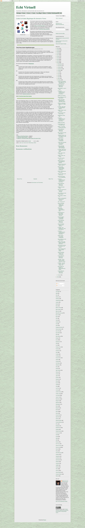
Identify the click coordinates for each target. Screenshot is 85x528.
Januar (59, 274)
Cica (56, 323)
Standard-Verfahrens (26, 93)
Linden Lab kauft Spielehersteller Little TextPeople (61, 146)
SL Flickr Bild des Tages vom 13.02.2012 (61, 184)
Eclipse (57, 338)
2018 (58, 53)
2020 (58, 49)
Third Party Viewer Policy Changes (25, 96)
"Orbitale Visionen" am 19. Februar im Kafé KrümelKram (62, 136)
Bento (57, 305)
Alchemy (57, 296)
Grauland (57, 361)
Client (57, 325)
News (57, 411)
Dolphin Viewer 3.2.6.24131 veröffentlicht (60, 236)
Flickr (57, 352)
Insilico (57, 373)
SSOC (57, 438)
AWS (57, 293)
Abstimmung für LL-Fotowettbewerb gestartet (61, 161)
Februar (59, 79)
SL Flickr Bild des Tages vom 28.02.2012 (61, 85)
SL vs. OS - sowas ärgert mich (61, 158)
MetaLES (57, 407)
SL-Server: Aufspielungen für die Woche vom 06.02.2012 (61, 232)
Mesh (57, 406)
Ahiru (57, 295)
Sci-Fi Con (58, 443)
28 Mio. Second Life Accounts (61, 153)
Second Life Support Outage (61, 43)
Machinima (58, 398)
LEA (56, 386)
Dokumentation (58, 329)
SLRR (57, 434)
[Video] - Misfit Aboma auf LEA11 (62, 172)
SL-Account (58, 432)
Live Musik (58, 395)
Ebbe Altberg (58, 336)
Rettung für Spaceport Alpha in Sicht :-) (62, 165)
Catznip (57, 321)
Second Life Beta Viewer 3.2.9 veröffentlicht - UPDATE (61, 205)
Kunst (57, 382)
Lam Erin (57, 388)
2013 (58, 61)
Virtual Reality (58, 472)
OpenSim (57, 416)
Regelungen (31, 63)
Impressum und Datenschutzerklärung (60, 24)
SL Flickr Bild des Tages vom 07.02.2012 (61, 221)
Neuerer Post (19, 178)
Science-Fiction (58, 445)
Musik (57, 409)
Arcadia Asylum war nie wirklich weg (61, 124)
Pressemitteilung (59, 422)
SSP (56, 440)
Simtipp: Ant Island (61, 122)
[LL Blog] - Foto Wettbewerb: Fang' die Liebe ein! (62, 228)
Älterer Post (51, 178)
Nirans (57, 413)
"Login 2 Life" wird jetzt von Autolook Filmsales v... (62, 143)
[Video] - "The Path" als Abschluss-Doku (62, 127)
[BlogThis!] (35, 141)
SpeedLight (58, 459)
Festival (57, 348)
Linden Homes (58, 391)
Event (57, 339)
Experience (58, 341)
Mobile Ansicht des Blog (60, 33)
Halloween (58, 364)
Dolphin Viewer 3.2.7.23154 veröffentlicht (60, 139)
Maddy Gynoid (65, 481)
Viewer (35, 142)
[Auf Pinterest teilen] (38, 141)
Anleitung (57, 298)
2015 (58, 57)
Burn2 (57, 316)
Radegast (57, 425)
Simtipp (57, 454)
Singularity (58, 456)
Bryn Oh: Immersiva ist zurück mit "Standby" (62, 190)
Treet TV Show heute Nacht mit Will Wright (62, 249)
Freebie (57, 354)
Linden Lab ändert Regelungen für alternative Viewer (61, 100)
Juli (59, 71)
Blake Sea (58, 311)
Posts (58, 283)
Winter (57, 475)
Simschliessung (58, 452)
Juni (59, 73)
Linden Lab (21, 142)
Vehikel (57, 466)
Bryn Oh (57, 314)
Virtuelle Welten (59, 474)
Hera (57, 366)
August (59, 70)
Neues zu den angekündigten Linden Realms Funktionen (61, 168)
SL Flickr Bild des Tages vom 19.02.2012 (61, 130)
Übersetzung (30, 142)
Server (57, 449)
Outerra (57, 418)
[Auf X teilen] (36, 141)
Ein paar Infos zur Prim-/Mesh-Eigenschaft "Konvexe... (61, 214)
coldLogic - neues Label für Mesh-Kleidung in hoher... (62, 260)
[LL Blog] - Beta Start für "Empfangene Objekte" (61, 107)
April (59, 76)
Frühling (57, 355)
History (57, 372)
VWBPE (57, 465)
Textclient (57, 463)
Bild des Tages (58, 307)
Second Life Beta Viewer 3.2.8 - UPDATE (61, 225)
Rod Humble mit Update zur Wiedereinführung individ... (61, 268)
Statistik (57, 461)
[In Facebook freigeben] (37, 141)
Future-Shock (58, 357)
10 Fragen (58, 291)
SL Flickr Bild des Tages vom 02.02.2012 (61, 256)
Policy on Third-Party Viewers (39, 25)
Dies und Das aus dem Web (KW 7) (62, 133)
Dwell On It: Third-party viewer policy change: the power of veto (29, 138)
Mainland (57, 402)
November (60, 65)
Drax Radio (58, 332)
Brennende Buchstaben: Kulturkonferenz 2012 (61, 209)
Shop (57, 450)
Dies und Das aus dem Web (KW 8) (62, 97)
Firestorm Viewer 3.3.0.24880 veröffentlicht (61, 217)
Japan (57, 375)
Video (57, 468)
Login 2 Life (58, 397)
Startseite (35, 178)
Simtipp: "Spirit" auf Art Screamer (62, 111)
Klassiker (57, 379)
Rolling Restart (58, 431)
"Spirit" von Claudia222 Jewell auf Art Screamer (62, 199)
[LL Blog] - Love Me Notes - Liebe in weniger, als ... (61, 263)
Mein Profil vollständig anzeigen (61, 501)
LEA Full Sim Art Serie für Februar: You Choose (62, 246)
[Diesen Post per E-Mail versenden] (34, 141)
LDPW (57, 384)
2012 (58, 62)
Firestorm (57, 350)
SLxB (57, 436)
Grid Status (58, 363)
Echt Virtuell (26, 7)
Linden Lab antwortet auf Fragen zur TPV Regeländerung (62, 82)
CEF (56, 318)
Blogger (44, 519)
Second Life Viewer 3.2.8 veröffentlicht (61, 177)
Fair (56, 345)
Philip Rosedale (58, 420)
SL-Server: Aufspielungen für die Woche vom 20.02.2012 (61, 119)
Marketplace (58, 404)
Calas (57, 320)
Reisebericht (58, 427)
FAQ (56, 343)
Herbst (57, 368)
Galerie (57, 359)
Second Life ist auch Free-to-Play (61, 113)
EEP (56, 334)
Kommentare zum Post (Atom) (37, 182)
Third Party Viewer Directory (44, 29)
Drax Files (58, 330)
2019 (58, 51)
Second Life (26, 142)
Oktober (59, 67)
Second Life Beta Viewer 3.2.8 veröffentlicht (61, 253)
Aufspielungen (58, 300)
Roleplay (57, 429)
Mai (59, 75)
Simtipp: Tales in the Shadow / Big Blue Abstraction (61, 242)
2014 (58, 59)
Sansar (57, 441)
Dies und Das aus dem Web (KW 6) (62, 194)
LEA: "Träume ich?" (61, 201)
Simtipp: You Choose (61, 95)
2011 (58, 276)
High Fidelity (58, 370)
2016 (58, 56)
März (59, 78)
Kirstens (57, 377)
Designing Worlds (59, 327)
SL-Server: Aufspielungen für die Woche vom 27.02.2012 (61, 92)
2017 (58, 54)
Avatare (57, 302)
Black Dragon (58, 309)
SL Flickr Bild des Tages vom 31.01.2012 (61, 272)
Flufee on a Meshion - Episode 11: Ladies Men (62, 104)
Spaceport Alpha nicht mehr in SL (62, 174)
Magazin (57, 400)
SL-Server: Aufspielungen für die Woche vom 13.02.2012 (61, 180)
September (60, 68)
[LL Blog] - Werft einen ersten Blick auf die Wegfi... (62, 150)
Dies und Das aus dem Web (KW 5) (62, 240)
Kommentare (59, 285)
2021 (58, 48)
